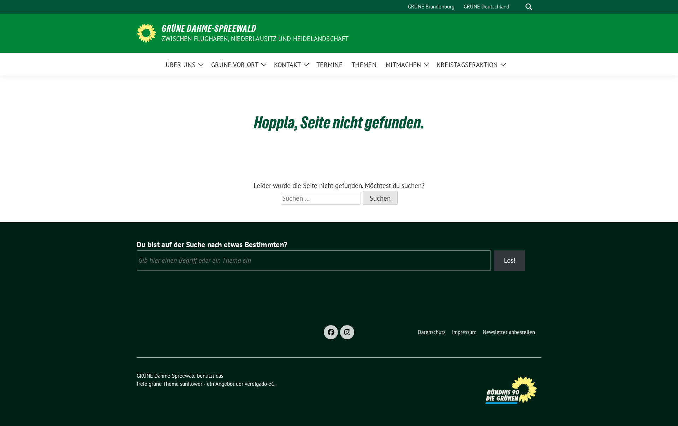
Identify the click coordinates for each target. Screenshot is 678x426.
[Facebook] (331, 332)
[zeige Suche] (529, 7)
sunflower (191, 384)
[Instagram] (347, 332)
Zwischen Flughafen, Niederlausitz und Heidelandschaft (255, 39)
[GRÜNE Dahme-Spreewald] (146, 32)
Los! (510, 260)
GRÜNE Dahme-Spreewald (209, 28)
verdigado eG (259, 384)
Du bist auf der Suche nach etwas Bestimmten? (212, 244)
